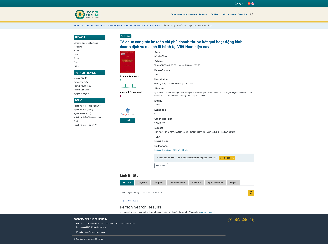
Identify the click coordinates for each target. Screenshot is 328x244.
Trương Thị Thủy (81, 82)
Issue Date (79, 47)
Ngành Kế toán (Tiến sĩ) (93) (86, 125)
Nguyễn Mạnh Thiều (82, 86)
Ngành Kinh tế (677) (82, 113)
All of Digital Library (130, 192)
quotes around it (207, 212)
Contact (232, 14)
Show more (161, 165)
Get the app (225, 158)
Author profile (85, 72)
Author (76, 50)
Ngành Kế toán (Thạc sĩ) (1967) (87, 106)
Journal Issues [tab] (178, 182)
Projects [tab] (159, 182)
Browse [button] (203, 14)
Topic (76, 66)
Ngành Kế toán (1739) (83, 109)
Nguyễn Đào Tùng (81, 78)
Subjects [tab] (196, 182)
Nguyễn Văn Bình (81, 90)
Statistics (242, 14)
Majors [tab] (233, 182)
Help (224, 14)
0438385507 (85, 227)
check (127, 120)
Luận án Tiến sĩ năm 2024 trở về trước (142, 25)
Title (76, 54)
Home (76, 25)
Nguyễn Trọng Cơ (81, 93)
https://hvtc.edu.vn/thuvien (94, 232)
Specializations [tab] (215, 182)
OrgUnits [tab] (143, 182)
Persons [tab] (127, 182)
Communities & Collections (184, 14)
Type (76, 62)
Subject (77, 58)
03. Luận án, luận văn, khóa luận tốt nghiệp (102, 25)
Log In (240, 3)
